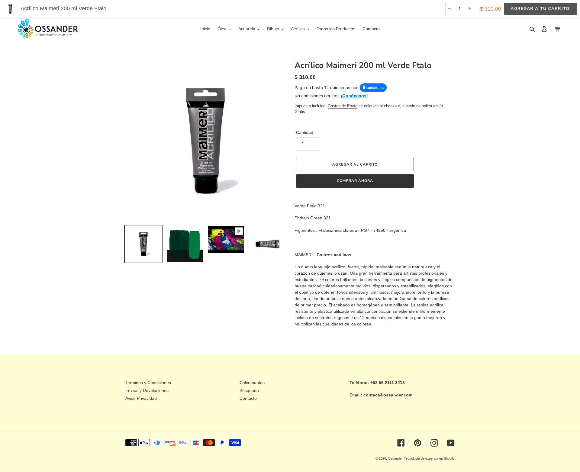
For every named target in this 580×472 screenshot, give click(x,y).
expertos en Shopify (440, 458)
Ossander (395, 458)
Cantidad (304, 132)
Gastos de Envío (342, 106)
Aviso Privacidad (141, 398)
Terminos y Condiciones (148, 382)
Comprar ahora (355, 180)
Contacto (248, 398)
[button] (450, 9)
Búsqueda (249, 390)
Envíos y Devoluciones (147, 390)
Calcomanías (252, 382)
